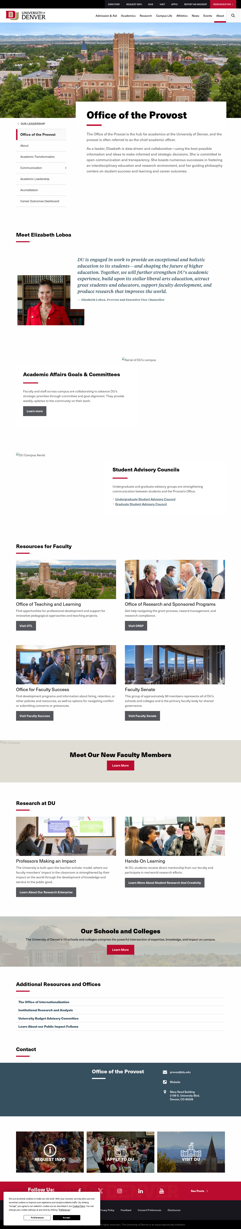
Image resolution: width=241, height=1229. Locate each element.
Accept (66, 1217)
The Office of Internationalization (43, 1002)
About (220, 15)
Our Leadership (32, 124)
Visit (162, 4)
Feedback (126, 1210)
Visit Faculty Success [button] (35, 716)
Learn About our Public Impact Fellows (48, 1026)
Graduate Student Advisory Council (141, 504)
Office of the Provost (38, 134)
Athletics (182, 15)
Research (146, 15)
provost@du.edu (180, 1072)
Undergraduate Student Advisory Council (145, 499)
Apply (174, 4)
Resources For (222, 4)
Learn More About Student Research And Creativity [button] (164, 882)
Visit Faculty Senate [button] (142, 716)
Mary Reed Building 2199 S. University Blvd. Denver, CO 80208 (185, 1095)
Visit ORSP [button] (136, 626)
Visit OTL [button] (26, 626)
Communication (31, 168)
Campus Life (164, 15)
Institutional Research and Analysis (45, 1010)
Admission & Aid (106, 15)
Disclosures (174, 1210)
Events (207, 15)
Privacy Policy (106, 1210)
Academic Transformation (37, 156)
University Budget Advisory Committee (48, 1018)
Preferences (37, 1217)
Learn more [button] (35, 411)
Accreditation (29, 190)
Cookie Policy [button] (79, 1206)
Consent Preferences (149, 1210)
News (195, 15)
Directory (114, 4)
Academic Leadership (34, 179)
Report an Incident (195, 4)
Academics (128, 15)
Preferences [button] (64, 1210)
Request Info (134, 4)
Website (175, 1082)
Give (150, 4)
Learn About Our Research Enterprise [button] (46, 892)
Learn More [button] (120, 765)
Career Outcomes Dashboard (39, 201)
